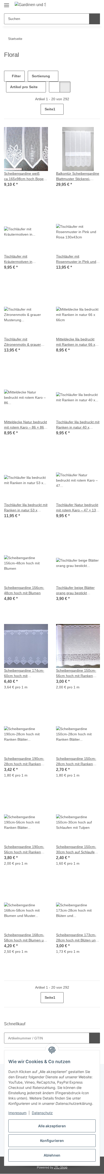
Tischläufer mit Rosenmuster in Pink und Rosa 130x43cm (76, 259)
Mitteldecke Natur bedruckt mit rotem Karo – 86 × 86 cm (25, 425)
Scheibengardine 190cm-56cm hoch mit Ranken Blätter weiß (24, 850)
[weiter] (95, 109)
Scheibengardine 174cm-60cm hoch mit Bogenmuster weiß (24, 673)
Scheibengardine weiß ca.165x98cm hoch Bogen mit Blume (25, 176)
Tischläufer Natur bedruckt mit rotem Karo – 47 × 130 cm (77, 508)
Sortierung (41, 76)
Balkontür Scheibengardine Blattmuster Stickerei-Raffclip (77, 176)
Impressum (17, 1113)
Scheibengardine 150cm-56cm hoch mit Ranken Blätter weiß (76, 673)
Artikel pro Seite (24, 87)
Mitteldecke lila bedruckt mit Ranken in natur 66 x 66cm (75, 342)
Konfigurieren (52, 1140)
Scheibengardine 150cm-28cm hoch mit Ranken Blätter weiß (76, 762)
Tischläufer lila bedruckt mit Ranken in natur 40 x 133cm (77, 425)
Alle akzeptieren (52, 1126)
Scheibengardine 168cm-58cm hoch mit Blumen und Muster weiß (26, 938)
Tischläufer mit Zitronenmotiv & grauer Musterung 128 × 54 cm (23, 342)
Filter (16, 76)
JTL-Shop (60, 1167)
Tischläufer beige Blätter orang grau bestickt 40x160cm (75, 591)
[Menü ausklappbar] (6, 3)
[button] (80, 6)
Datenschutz (42, 1113)
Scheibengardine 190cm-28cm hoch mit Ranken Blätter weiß (24, 762)
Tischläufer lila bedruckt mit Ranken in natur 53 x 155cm (25, 508)
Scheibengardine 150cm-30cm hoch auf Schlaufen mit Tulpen (76, 850)
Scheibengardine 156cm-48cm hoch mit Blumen (24, 590)
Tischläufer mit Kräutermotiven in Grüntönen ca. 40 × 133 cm (26, 259)
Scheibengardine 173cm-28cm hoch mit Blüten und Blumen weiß (77, 938)
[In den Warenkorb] (94, 1038)
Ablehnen (52, 1155)
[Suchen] (94, 18)
